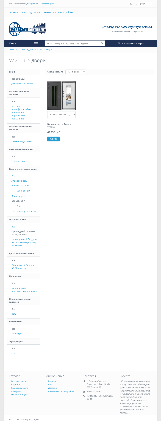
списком (145, 72)
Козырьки (16, 391)
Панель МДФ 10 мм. (22, 141)
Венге (19, 206)
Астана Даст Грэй (20, 185)
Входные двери (27, 49)
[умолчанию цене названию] (75, 72)
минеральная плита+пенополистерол (24, 289)
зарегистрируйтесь (49, 3)
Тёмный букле (19, 160)
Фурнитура (16, 384)
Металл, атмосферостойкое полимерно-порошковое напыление (21, 112)
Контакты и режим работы (58, 12)
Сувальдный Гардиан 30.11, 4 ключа (23, 233)
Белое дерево (18, 196)
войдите (31, 3)
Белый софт (18, 200)
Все (13, 101)
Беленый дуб (23, 190)
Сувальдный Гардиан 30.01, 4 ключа (23, 267)
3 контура (16, 333)
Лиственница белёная (23, 211)
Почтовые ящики (19, 394)
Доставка (35, 12)
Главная (13, 12)
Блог (24, 12)
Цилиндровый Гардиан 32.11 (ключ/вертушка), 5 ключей (24, 242)
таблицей (151, 72)
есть (13, 313)
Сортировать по (55, 71)
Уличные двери (44, 49)
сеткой (139, 72)
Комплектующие (19, 387)
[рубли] (145, 4)
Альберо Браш (19, 180)
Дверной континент (22, 83)
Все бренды (18, 78)
